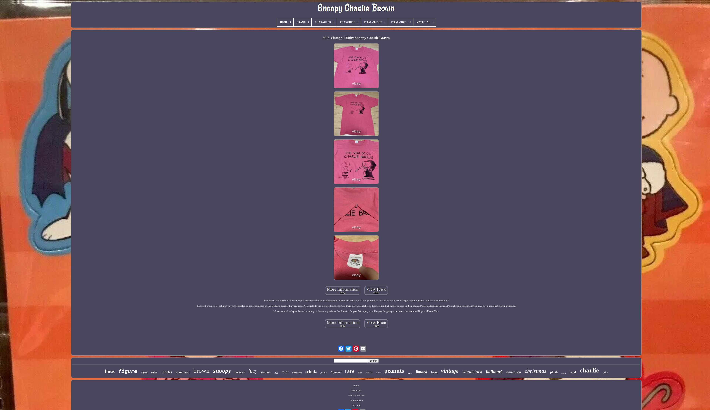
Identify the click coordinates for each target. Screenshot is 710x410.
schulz (311, 371)
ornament (183, 372)
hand (572, 372)
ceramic (266, 372)
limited (421, 371)
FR (358, 405)
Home (356, 385)
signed (144, 372)
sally (378, 372)
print (605, 372)
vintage (450, 370)
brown (201, 370)
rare (349, 371)
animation (513, 372)
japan (323, 372)
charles (166, 372)
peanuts (394, 370)
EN (354, 405)
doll (276, 373)
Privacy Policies (356, 395)
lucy (252, 371)
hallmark (494, 371)
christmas (535, 371)
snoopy (222, 370)
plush (554, 372)
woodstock (472, 371)
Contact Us (356, 390)
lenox (369, 372)
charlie (589, 370)
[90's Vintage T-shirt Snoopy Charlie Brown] (356, 66)
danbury (240, 372)
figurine (336, 372)
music (154, 372)
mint (285, 372)
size (360, 372)
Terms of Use (356, 400)
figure (127, 371)
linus (110, 371)
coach (564, 373)
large (434, 372)
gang (410, 373)
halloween (297, 372)
